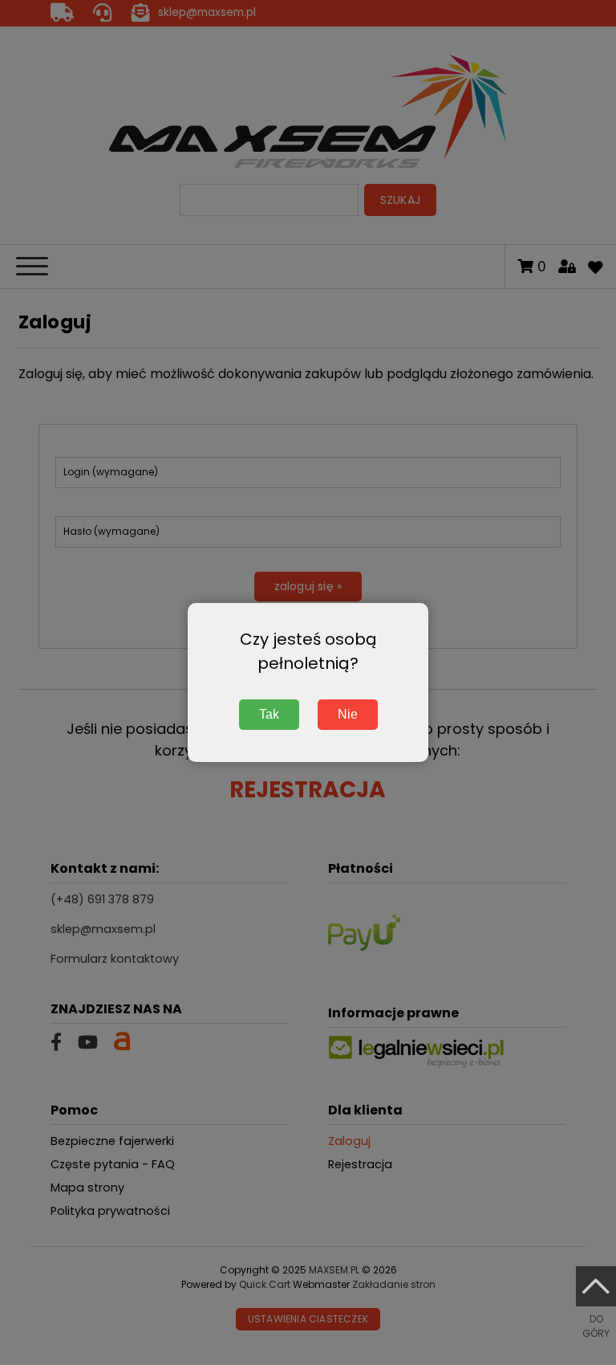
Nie (348, 714)
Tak (269, 714)
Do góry (596, 1326)
